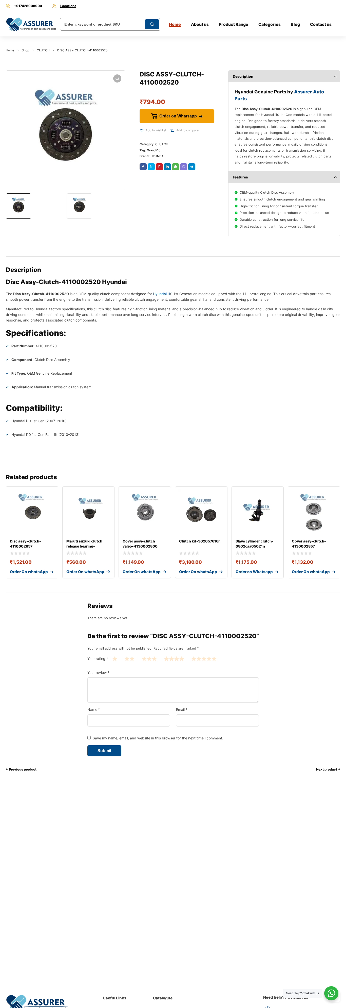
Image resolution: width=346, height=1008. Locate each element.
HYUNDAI (157, 156)
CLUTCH (43, 50)
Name (93, 709)
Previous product (22, 769)
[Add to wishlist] (142, 131)
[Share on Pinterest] (159, 166)
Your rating (97, 658)
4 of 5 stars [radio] (174, 658)
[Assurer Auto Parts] (31, 24)
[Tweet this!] (151, 166)
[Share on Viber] (183, 166)
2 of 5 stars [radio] (129, 658)
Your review (98, 672)
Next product (326, 769)
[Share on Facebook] (143, 166)
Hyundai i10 (162, 294)
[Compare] (172, 131)
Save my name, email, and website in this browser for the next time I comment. (158, 738)
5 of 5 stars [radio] (204, 658)
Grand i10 (154, 150)
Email (181, 709)
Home (10, 50)
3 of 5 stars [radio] (149, 658)
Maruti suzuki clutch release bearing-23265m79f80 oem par (86, 546)
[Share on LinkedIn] (167, 166)
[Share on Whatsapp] (175, 166)
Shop (25, 50)
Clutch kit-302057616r (199, 541)
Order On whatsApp (29, 571)
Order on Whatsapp (178, 116)
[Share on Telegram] (191, 166)
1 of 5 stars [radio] (114, 658)
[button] (117, 78)
